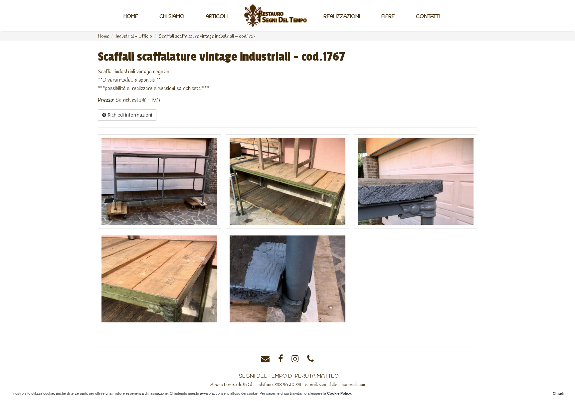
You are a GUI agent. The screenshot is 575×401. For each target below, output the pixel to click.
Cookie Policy (339, 393)
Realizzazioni (341, 16)
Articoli (217, 16)
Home (130, 16)
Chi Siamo (171, 16)
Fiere (388, 16)
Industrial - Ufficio (134, 36)
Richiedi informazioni (129, 115)
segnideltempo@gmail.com (342, 385)
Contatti (428, 16)
